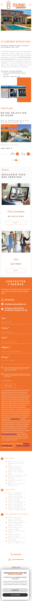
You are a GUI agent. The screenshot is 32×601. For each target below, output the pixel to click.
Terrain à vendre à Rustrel (16, 481)
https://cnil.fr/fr (15, 419)
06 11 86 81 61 (9, 300)
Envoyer (8, 385)
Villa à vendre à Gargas (15, 477)
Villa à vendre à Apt (17, 475)
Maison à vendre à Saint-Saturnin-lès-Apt (17, 463)
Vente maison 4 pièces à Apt (15, 535)
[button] (13, 160)
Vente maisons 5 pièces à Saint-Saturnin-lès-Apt (15, 519)
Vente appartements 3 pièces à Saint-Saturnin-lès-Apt (17, 524)
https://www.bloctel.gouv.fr (9, 434)
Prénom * (5, 328)
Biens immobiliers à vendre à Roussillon (17, 509)
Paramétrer (15, 590)
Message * (5, 357)
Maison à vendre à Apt (16, 472)
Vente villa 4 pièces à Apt (17, 532)
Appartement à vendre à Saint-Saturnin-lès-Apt (15, 468)
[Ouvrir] (2, 5)
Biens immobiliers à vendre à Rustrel (17, 505)
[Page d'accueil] (16, 5)
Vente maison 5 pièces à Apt (15, 528)
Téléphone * (6, 347)
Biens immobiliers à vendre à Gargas (17, 502)
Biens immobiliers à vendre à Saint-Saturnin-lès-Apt (17, 494)
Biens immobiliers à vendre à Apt (17, 499)
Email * (4, 337)
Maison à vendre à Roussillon (16, 484)
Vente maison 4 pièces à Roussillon (17, 542)
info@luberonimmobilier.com (15, 304)
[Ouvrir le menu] (30, 5)
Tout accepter (15, 595)
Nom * (4, 318)
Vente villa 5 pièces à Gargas (17, 538)
